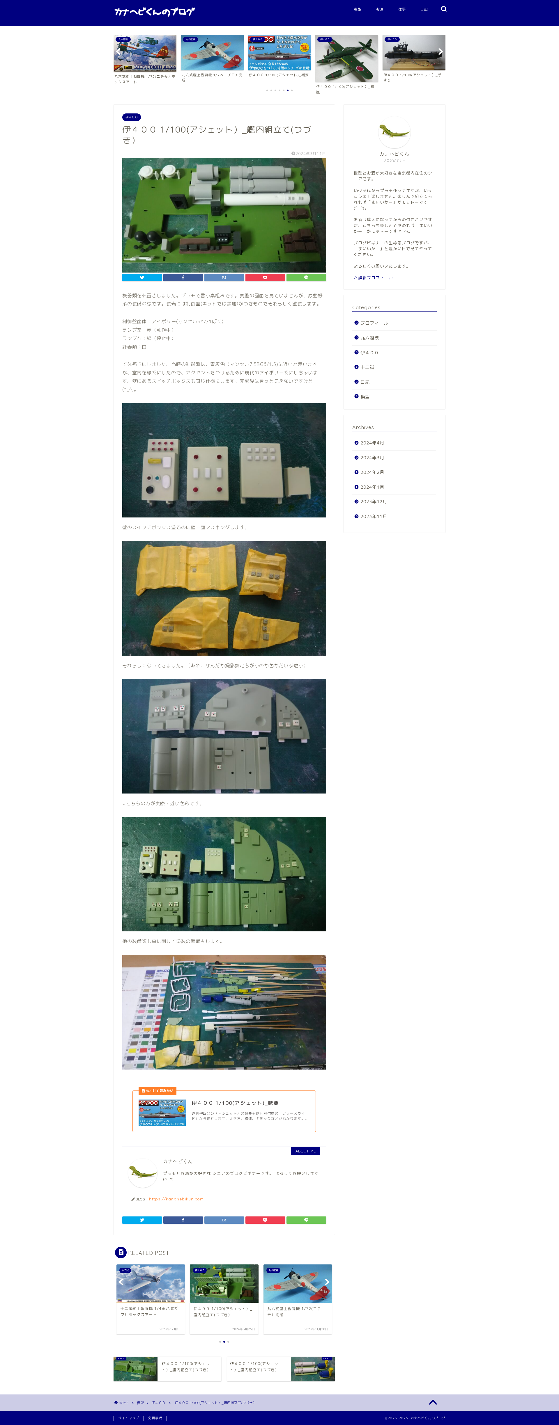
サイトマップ (128, 1418)
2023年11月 (373, 516)
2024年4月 (372, 443)
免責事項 (155, 1418)
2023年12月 (373, 502)
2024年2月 (372, 472)
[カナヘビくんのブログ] (154, 19)
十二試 (367, 367)
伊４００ (131, 117)
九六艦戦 (369, 338)
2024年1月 (372, 487)
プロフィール (374, 323)
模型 (358, 9)
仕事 (402, 9)
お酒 (380, 9)
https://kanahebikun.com (176, 1198)
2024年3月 (372, 458)
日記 (424, 9)
